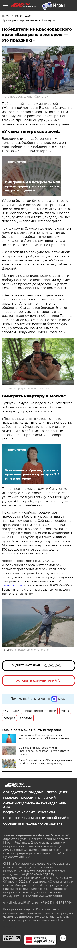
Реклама (10, 798)
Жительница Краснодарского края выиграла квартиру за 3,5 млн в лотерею (44, 737)
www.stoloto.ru (12, 585)
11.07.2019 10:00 (12, 16)
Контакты (46, 812)
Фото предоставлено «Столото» (25, 96)
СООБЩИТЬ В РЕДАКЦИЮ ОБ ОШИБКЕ (32, 823)
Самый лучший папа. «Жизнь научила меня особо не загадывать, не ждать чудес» (45, 762)
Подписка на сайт (19, 812)
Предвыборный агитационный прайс (36, 818)
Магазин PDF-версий (38, 798)
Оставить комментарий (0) (39, 680)
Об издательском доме (23, 792)
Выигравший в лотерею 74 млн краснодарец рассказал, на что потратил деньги (44, 750)
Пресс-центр (57, 792)
